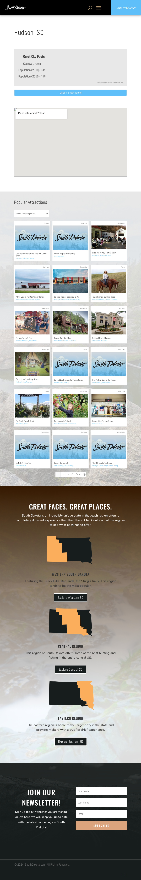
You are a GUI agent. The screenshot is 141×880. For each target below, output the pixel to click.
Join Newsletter (126, 7)
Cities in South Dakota (71, 92)
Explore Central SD (70, 669)
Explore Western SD (70, 597)
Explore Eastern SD (70, 741)
